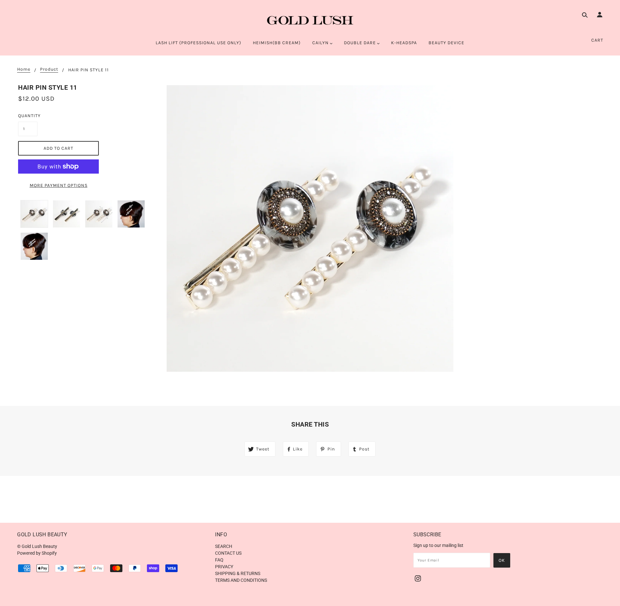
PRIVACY (224, 566)
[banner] (310, 20)
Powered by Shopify (37, 553)
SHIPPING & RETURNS (237, 573)
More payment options (59, 185)
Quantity (27, 115)
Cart (597, 40)
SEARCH (223, 546)
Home (23, 69)
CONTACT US (228, 553)
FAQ (219, 559)
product (49, 69)
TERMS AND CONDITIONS (241, 580)
